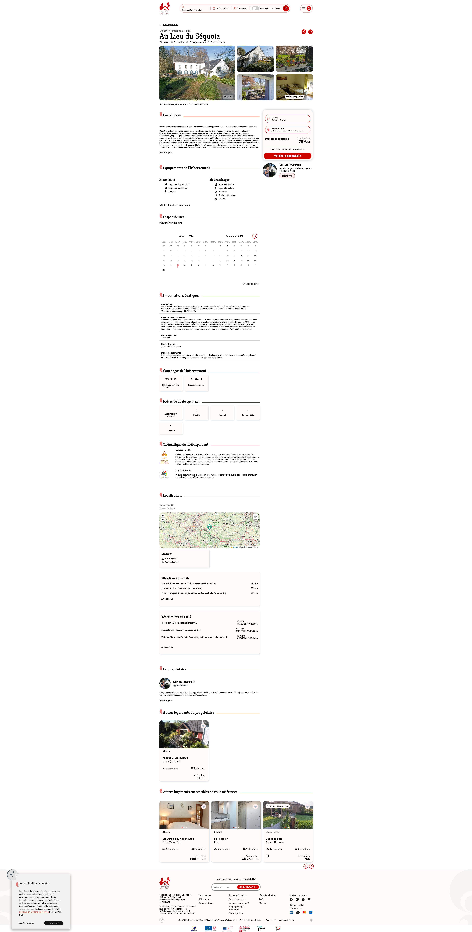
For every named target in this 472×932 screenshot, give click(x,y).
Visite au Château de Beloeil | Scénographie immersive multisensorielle (194, 637)
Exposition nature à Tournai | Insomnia (179, 623)
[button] (209, 527)
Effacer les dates (251, 284)
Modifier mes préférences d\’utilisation (161, 920)
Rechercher (286, 8)
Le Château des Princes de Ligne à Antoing (181, 588)
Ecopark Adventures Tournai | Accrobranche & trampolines (188, 583)
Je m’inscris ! (248, 886)
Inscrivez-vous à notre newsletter (236, 879)
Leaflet (235, 547)
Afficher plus (165, 152)
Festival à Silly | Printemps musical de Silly (180, 630)
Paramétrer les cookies (26, 923)
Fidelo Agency (311, 920)
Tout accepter (54, 923)
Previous (164, 736)
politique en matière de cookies (34, 912)
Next (203, 736)
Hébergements (170, 24)
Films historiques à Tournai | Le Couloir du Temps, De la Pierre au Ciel (193, 593)
